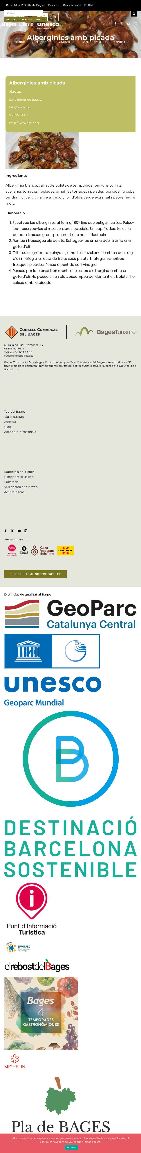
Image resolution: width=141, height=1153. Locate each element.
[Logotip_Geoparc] (70, 600)
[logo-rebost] (37, 959)
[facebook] (115, 23)
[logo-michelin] (14, 1055)
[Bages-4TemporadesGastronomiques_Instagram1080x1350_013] (41, 978)
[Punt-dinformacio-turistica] (31, 882)
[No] (136, 1143)
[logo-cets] (18, 941)
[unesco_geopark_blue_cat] (52, 635)
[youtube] (128, 23)
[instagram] (135, 23)
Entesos (71, 1147)
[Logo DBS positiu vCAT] (70, 712)
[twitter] (121, 23)
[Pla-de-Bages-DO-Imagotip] (60, 1073)
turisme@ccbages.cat (18, 355)
